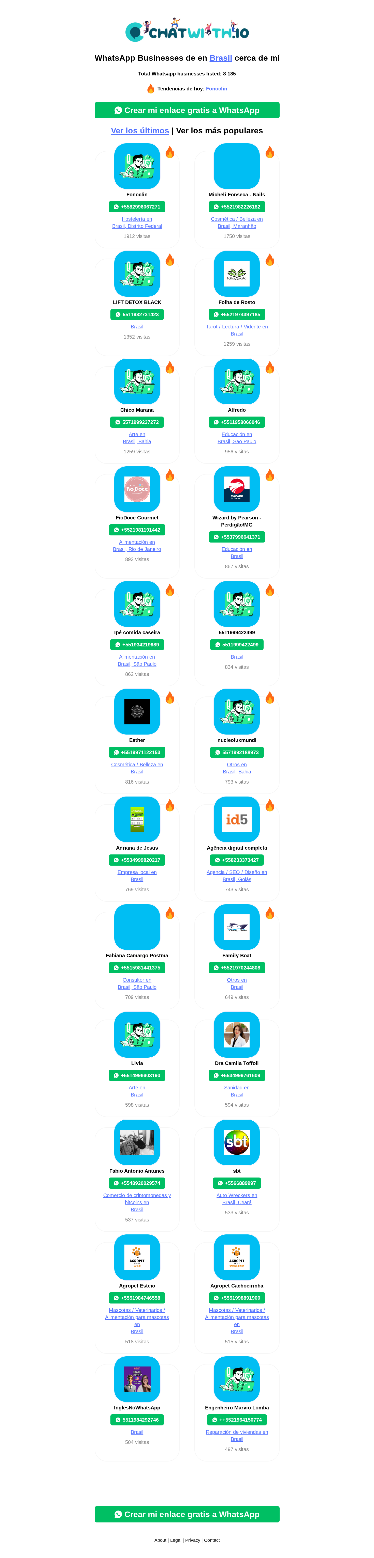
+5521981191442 (140, 530)
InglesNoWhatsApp (137, 1407)
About (160, 1540)
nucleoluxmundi (237, 740)
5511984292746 (141, 1420)
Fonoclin (216, 88)
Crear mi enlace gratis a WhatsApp (192, 110)
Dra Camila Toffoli (237, 1063)
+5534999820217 (140, 860)
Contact (212, 1540)
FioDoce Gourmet (137, 517)
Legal (175, 1540)
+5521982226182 (240, 207)
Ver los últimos (140, 130)
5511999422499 (237, 632)
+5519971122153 (140, 752)
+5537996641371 (240, 537)
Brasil (221, 57)
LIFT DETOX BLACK (137, 302)
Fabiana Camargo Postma (137, 955)
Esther (137, 740)
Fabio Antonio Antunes (137, 1171)
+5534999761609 (240, 1075)
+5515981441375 (140, 968)
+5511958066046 (240, 422)
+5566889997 (240, 1183)
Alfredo (237, 410)
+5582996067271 (140, 207)
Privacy (192, 1540)
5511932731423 (141, 314)
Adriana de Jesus (137, 848)
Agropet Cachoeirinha (236, 1286)
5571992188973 (240, 752)
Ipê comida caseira (137, 632)
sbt (237, 1171)
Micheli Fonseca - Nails (237, 194)
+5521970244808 (240, 968)
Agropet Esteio (137, 1286)
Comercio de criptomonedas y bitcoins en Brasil (137, 1202)
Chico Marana (137, 410)
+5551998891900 (240, 1298)
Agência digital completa (237, 848)
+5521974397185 (240, 314)
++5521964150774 (240, 1420)
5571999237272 (140, 422)
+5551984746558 (140, 1298)
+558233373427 (240, 860)
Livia (137, 1063)
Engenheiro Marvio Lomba (237, 1407)
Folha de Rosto (237, 302)
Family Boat (236, 955)
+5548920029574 (140, 1183)
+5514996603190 (140, 1075)
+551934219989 (140, 644)
